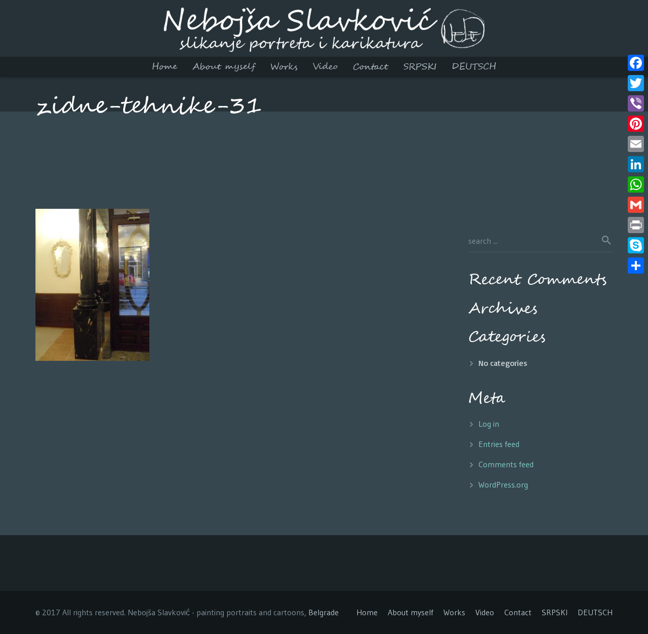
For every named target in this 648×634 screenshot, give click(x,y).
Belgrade (323, 612)
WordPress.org (503, 484)
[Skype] (636, 245)
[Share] (636, 265)
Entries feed (498, 444)
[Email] (636, 144)
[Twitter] (636, 83)
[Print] (636, 225)
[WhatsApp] (636, 184)
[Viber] (636, 103)
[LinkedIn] (636, 164)
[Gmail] (636, 205)
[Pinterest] (636, 124)
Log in (488, 424)
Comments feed (506, 464)
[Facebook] (636, 63)
